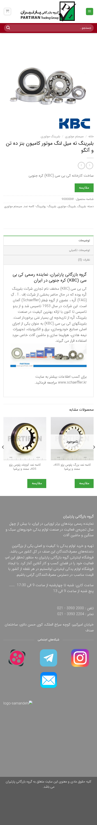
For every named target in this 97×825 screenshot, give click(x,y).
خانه (91, 136)
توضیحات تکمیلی (79, 250)
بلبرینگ (81, 206)
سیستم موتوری (74, 136)
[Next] (3, 456)
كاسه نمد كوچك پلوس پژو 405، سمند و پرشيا (25, 467)
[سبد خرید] (7, 11)
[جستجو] (8, 28)
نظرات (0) (84, 260)
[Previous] (94, 456)
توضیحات (84, 240)
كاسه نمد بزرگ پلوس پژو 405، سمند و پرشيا (72, 467)
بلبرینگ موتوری (50, 136)
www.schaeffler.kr (72, 382)
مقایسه (84, 187)
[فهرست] (89, 11)
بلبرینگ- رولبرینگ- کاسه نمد (40, 206)
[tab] (48, 240)
